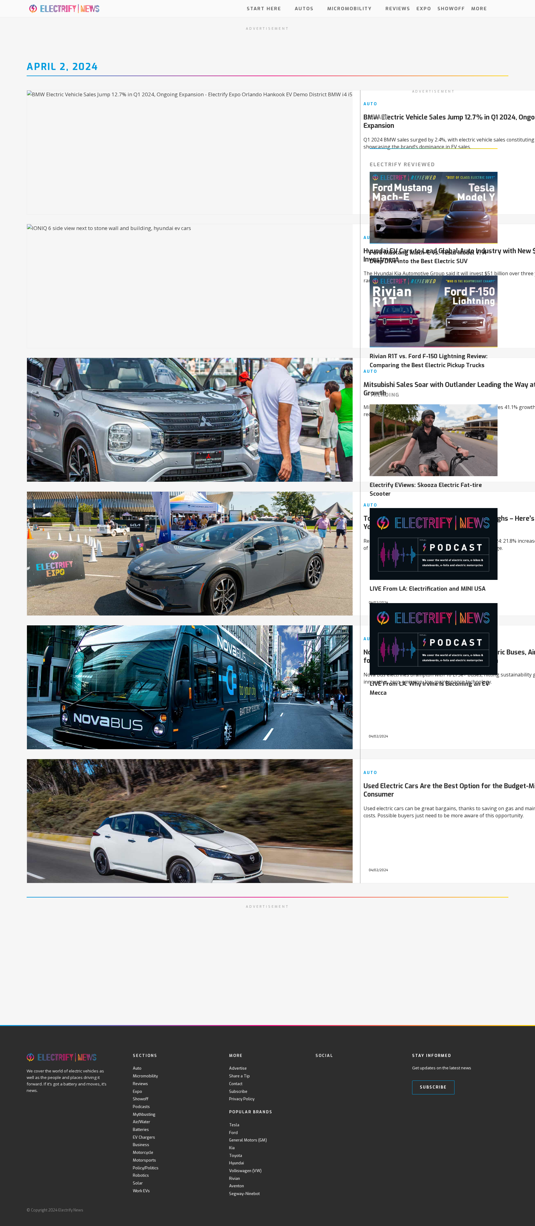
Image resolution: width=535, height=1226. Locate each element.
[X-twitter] (331, 1068)
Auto (137, 1068)
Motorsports (144, 1160)
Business (141, 1144)
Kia (232, 1147)
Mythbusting (144, 1114)
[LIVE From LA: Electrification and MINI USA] (433, 544)
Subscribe (238, 1091)
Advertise (238, 1068)
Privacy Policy (241, 1099)
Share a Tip (239, 1076)
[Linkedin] (369, 1068)
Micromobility (349, 8)
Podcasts (141, 1106)
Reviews (397, 8)
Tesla (234, 1125)
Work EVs (141, 1190)
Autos (304, 8)
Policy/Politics (146, 1168)
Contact (235, 1083)
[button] (503, 8)
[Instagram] (357, 1068)
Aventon (236, 1186)
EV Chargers (144, 1137)
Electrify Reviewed (402, 164)
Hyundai (236, 1163)
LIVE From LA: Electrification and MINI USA (427, 589)
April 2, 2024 (62, 67)
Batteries (141, 1129)
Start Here (264, 8)
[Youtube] (344, 1068)
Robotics (141, 1175)
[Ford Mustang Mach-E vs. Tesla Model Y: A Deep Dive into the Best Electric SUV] (433, 208)
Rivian (234, 1178)
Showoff (451, 8)
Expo (423, 8)
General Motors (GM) (248, 1140)
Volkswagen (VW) (245, 1170)
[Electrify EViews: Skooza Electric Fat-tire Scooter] (433, 440)
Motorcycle (143, 1152)
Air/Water (141, 1121)
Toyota (235, 1155)
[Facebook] (319, 1068)
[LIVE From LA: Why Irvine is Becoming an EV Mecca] (433, 639)
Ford (233, 1132)
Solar (138, 1183)
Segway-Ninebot (244, 1193)
